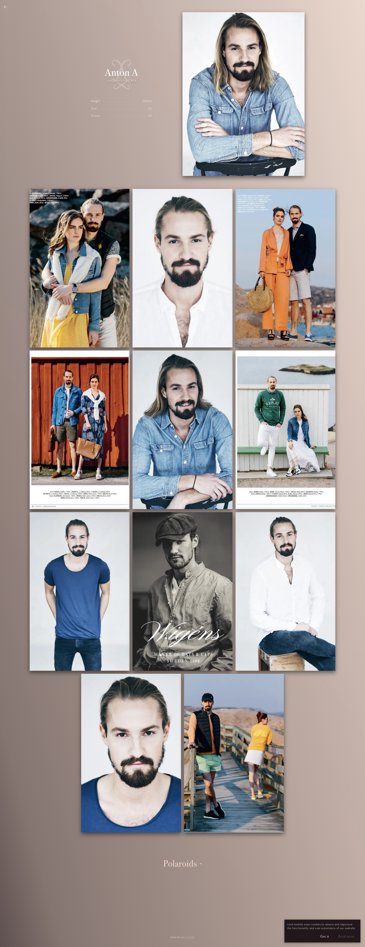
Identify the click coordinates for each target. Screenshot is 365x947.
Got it (324, 936)
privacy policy (182, 927)
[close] (5, 7)
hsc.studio (187, 937)
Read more (346, 936)
